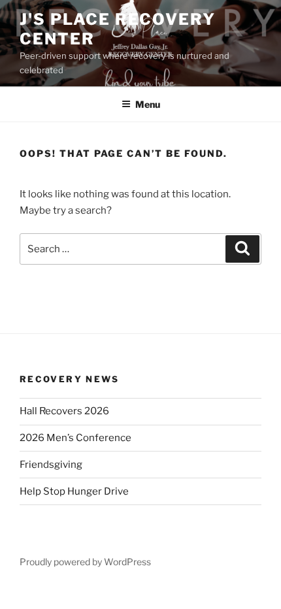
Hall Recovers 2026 (64, 411)
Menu (147, 104)
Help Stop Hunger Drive (74, 491)
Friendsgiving (51, 464)
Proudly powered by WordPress (85, 561)
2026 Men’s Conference (75, 438)
